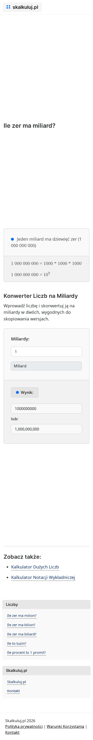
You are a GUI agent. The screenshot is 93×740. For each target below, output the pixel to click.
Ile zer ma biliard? (21, 634)
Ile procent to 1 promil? (26, 652)
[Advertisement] (46, 63)
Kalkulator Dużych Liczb (35, 567)
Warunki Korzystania (65, 726)
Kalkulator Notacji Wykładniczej (43, 577)
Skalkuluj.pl (16, 681)
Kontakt (13, 690)
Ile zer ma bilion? (21, 624)
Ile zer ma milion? (21, 615)
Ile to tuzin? (16, 643)
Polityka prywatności (24, 726)
